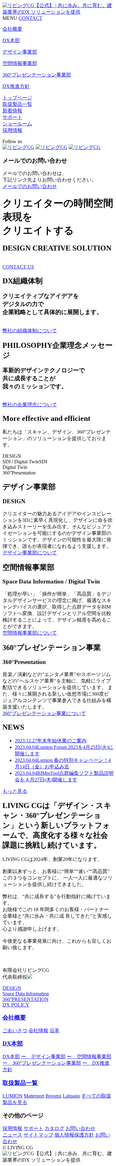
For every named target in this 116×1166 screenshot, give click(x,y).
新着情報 (12, 110)
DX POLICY (15, 1004)
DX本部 (12, 1043)
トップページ (17, 97)
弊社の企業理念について (29, 404)
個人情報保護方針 (74, 1135)
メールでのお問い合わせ (29, 186)
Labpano (71, 1095)
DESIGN (11, 988)
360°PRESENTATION (25, 999)
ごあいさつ (14, 1030)
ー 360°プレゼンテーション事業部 (41, 1063)
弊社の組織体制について (29, 330)
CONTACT (30, 18)
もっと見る (14, 791)
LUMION (12, 1095)
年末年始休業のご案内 (51, 740)
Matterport (34, 1095)
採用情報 (12, 130)
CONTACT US (18, 266)
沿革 (54, 1030)
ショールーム (17, 123)
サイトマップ (38, 1135)
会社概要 (14, 1017)
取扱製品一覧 (17, 104)
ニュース (12, 1135)
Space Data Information (25, 993)
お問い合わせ (80, 1128)
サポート (12, 117)
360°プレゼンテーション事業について (44, 713)
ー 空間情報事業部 (89, 1056)
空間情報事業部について (29, 632)
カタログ (54, 1128)
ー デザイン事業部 (43, 1056)
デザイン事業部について (29, 552)
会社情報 (38, 1030)
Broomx (53, 1095)
